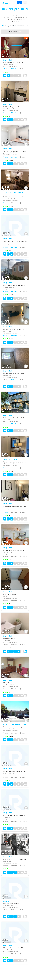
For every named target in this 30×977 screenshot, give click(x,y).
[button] (15, 47)
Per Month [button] (8, 57)
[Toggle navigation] (25, 3)
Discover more (13, 32)
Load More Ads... (15, 968)
